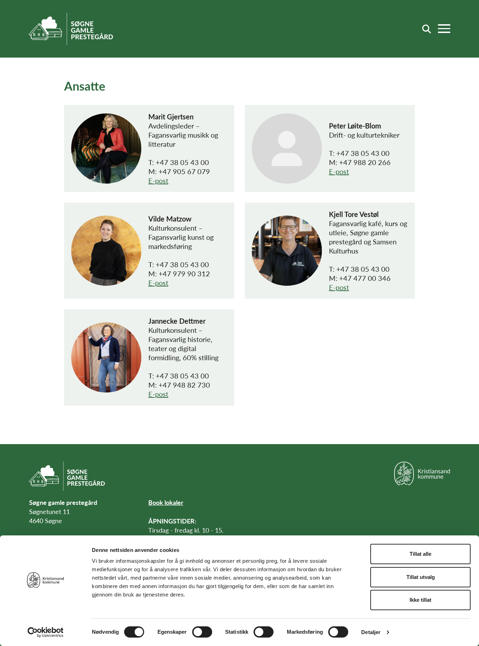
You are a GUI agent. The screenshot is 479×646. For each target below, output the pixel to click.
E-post (158, 180)
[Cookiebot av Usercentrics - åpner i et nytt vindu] (45, 632)
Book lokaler (165, 502)
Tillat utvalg (420, 577)
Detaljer (370, 632)
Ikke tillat (420, 600)
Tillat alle (420, 554)
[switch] (202, 632)
